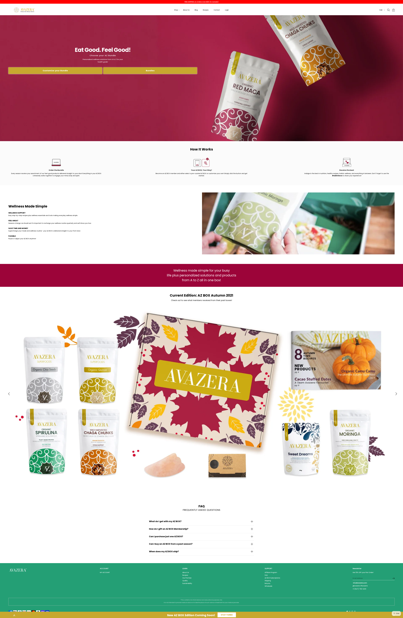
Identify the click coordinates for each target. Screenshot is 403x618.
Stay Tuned (227, 614)
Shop (176, 10)
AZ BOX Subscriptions (272, 578)
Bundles (150, 70)
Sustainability (187, 583)
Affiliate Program (271, 572)
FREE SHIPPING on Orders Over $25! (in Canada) (201, 2)
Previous (8, 394)
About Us (186, 10)
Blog (196, 10)
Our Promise (186, 578)
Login (227, 10)
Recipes (206, 10)
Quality (185, 581)
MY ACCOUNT (105, 572)
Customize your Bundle (55, 70)
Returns (267, 583)
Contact (217, 10)
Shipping (268, 581)
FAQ (266, 575)
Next (395, 394)
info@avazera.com (360, 583)
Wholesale (268, 586)
